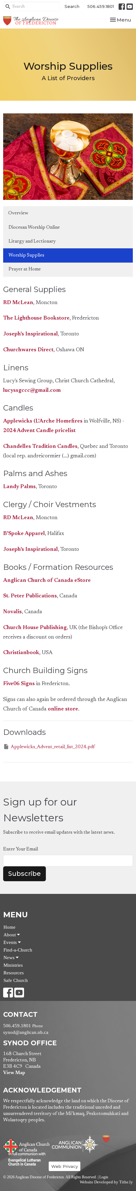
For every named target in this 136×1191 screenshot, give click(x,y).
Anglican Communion (75, 1144)
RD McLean (18, 303)
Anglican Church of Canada (26, 1145)
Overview (18, 213)
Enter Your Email (20, 849)
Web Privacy (64, 1166)
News (9, 957)
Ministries (13, 965)
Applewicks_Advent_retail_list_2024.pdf (53, 747)
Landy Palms (19, 487)
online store (63, 709)
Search (72, 6)
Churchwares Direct (28, 350)
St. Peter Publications (30, 596)
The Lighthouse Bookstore (36, 318)
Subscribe (24, 873)
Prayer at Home (25, 269)
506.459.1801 (100, 6)
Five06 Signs (19, 684)
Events (10, 942)
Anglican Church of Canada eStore (47, 580)
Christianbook (21, 653)
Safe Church (15, 980)
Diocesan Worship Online (34, 227)
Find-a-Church (17, 949)
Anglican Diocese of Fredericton (115, 1139)
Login (103, 1177)
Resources (13, 972)
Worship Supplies (26, 255)
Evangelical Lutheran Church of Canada (24, 1159)
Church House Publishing (35, 628)
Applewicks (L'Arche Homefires (43, 421)
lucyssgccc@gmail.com (32, 390)
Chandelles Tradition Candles (40, 446)
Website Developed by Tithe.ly (106, 1182)
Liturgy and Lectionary (32, 241)
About (10, 934)
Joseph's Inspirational (30, 334)
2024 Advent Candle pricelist (39, 431)
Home (9, 927)
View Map (14, 1073)
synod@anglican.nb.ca (25, 1032)
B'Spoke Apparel (24, 534)
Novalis (12, 612)
